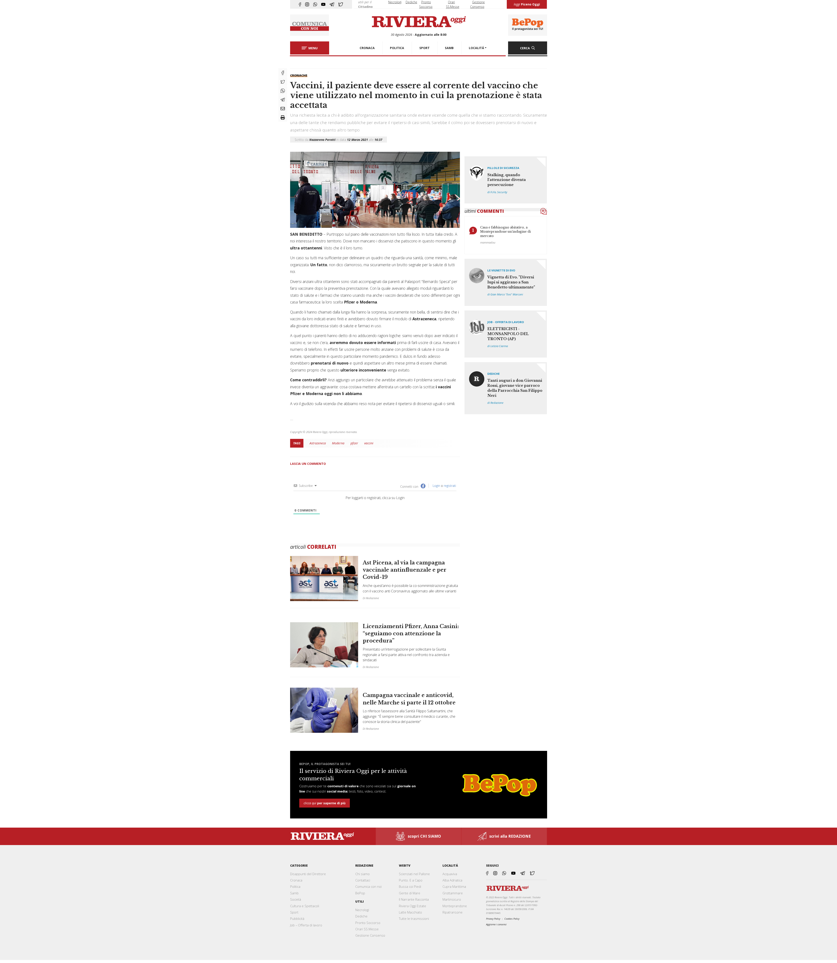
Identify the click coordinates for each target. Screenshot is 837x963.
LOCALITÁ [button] (476, 48)
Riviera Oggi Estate (412, 906)
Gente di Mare (409, 893)
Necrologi (394, 2)
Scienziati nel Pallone (414, 874)
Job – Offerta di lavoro (306, 925)
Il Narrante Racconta (414, 899)
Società (295, 899)
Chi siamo (362, 874)
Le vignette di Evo (501, 270)
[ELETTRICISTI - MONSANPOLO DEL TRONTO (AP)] (506, 334)
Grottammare (452, 893)
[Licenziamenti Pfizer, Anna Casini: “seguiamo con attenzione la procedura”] (375, 645)
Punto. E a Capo (410, 880)
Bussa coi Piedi (410, 886)
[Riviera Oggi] (419, 22)
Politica (295, 886)
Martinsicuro (451, 899)
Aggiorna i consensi (496, 924)
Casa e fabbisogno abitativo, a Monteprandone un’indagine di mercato (505, 231)
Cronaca (296, 880)
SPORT (424, 48)
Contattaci (362, 880)
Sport (294, 912)
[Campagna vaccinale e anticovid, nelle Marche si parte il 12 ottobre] (375, 708)
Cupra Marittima (454, 886)
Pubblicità (297, 918)
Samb (294, 893)
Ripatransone (452, 912)
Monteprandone (454, 906)
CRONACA (367, 48)
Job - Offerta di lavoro (505, 322)
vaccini (368, 443)
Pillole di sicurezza (503, 168)
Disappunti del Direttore (308, 874)
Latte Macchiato (410, 912)
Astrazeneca (318, 443)
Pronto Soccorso (367, 922)
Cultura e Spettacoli (304, 906)
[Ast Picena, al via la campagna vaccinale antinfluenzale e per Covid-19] (375, 581)
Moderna (338, 443)
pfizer (354, 443)
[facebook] (300, 4)
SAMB (449, 48)
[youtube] (323, 4)
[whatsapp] (315, 4)
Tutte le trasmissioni (414, 918)
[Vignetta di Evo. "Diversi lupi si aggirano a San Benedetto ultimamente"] (506, 282)
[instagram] (307, 4)
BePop (360, 893)
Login (436, 486)
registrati (450, 486)
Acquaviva (449, 874)
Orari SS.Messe (367, 929)
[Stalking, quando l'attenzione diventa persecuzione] (506, 180)
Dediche (411, 2)
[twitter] (340, 4)
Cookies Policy (511, 918)
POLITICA (397, 48)
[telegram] (332, 4)
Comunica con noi (368, 886)
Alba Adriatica (452, 880)
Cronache (298, 75)
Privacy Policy (493, 918)
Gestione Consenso (370, 935)
